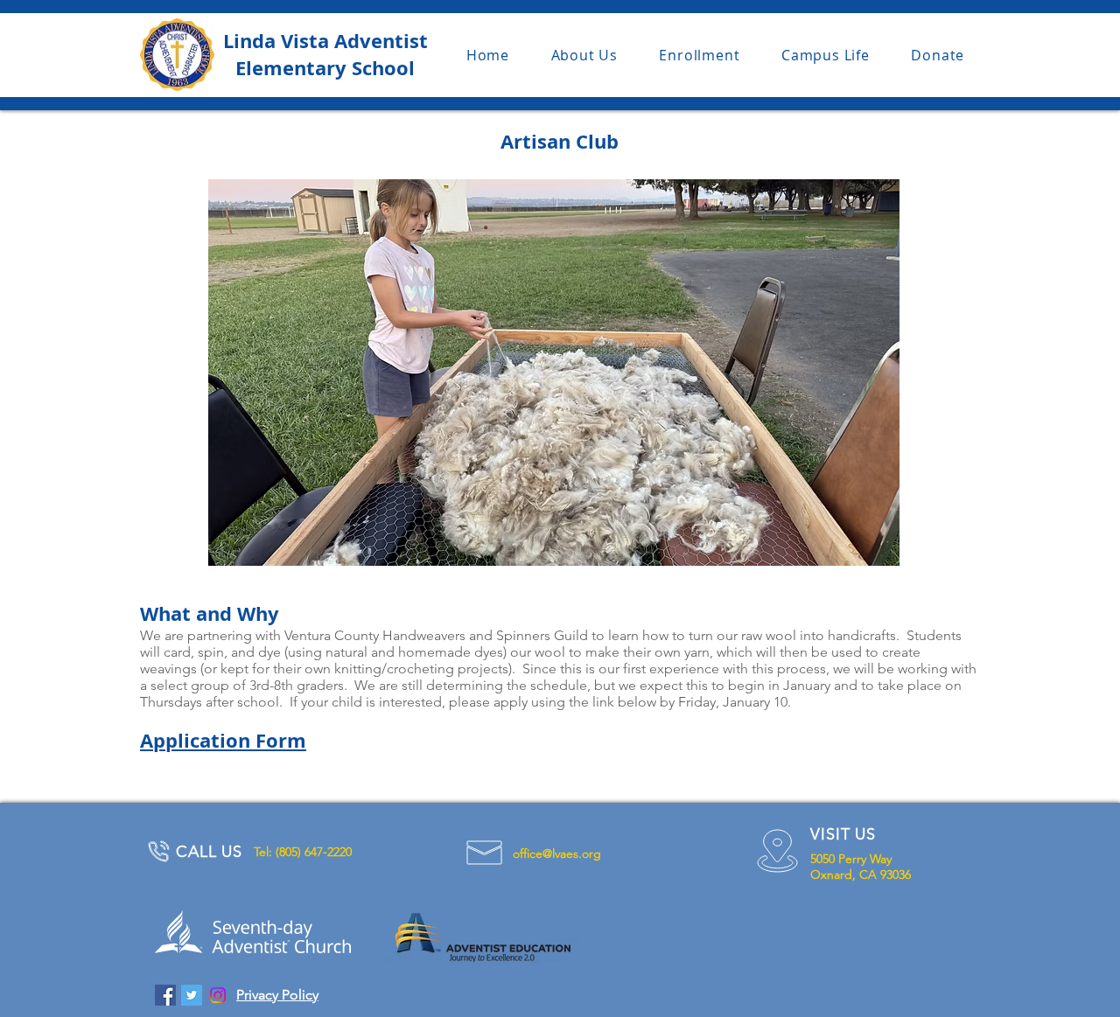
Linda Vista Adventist (325, 40)
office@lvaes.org (557, 853)
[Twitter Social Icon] (191, 995)
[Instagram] (217, 995)
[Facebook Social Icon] (165, 995)
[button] (584, 55)
